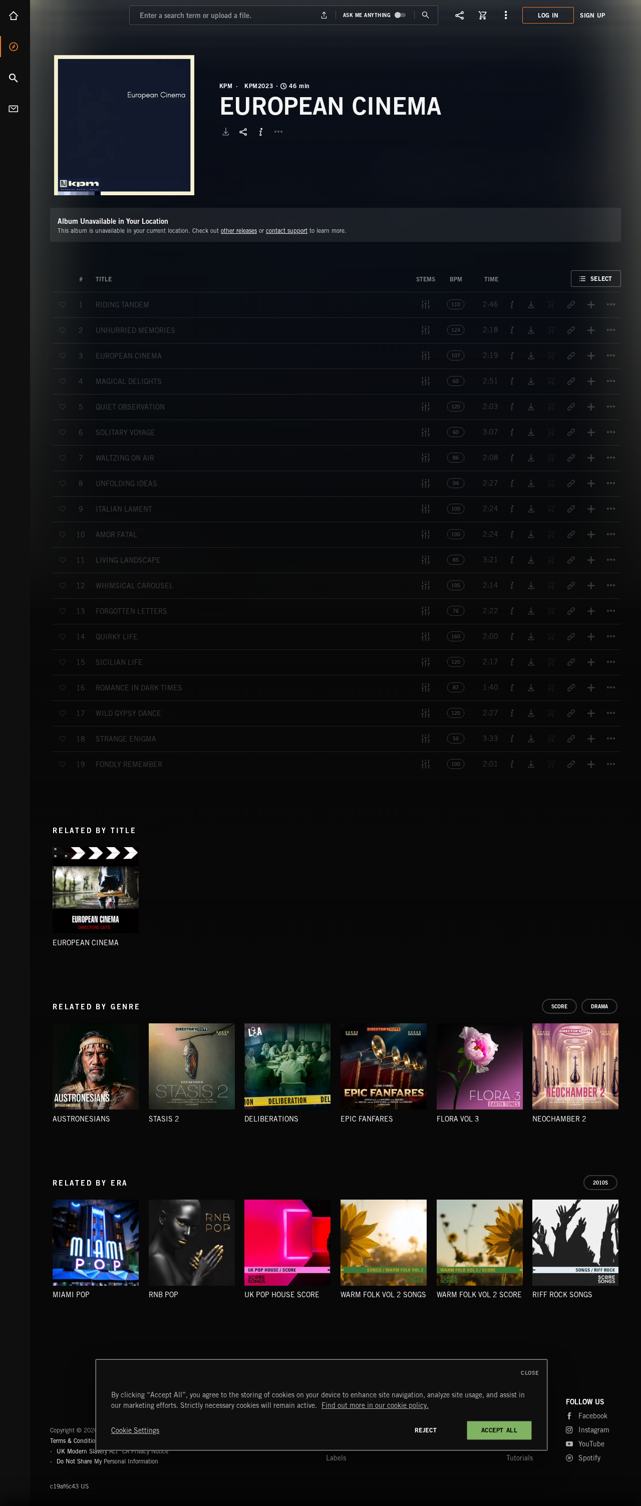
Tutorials (519, 1458)
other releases (239, 230)
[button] (124, 125)
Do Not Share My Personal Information (107, 1461)
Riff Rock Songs (562, 1295)
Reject (426, 1430)
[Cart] (482, 15)
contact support (286, 230)
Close (530, 1372)
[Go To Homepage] (85, 15)
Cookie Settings (135, 1430)
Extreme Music (89, 1406)
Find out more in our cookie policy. (375, 1405)
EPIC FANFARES (367, 1119)
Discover (15, 46)
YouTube (591, 1444)
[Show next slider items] (628, 1071)
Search (15, 77)
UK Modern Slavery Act (87, 1451)
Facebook (592, 1416)
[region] (321, 1405)
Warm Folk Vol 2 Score (479, 1295)
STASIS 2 (164, 1119)
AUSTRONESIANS (81, 1119)
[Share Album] (243, 131)
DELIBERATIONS (271, 1119)
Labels (336, 1458)
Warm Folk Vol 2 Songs (383, 1295)
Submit (426, 15)
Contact (15, 108)
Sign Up (592, 15)
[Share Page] (459, 15)
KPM (226, 86)
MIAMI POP (71, 1295)
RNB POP (163, 1295)
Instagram (593, 1430)
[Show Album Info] (261, 132)
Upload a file (324, 15)
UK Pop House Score (281, 1295)
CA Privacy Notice (145, 1451)
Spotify (589, 1458)
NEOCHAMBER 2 (559, 1119)
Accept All (499, 1430)
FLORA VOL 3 (458, 1119)
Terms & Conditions (75, 1440)
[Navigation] (505, 15)
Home (15, 15)
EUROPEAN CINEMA (86, 943)
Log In (548, 15)
